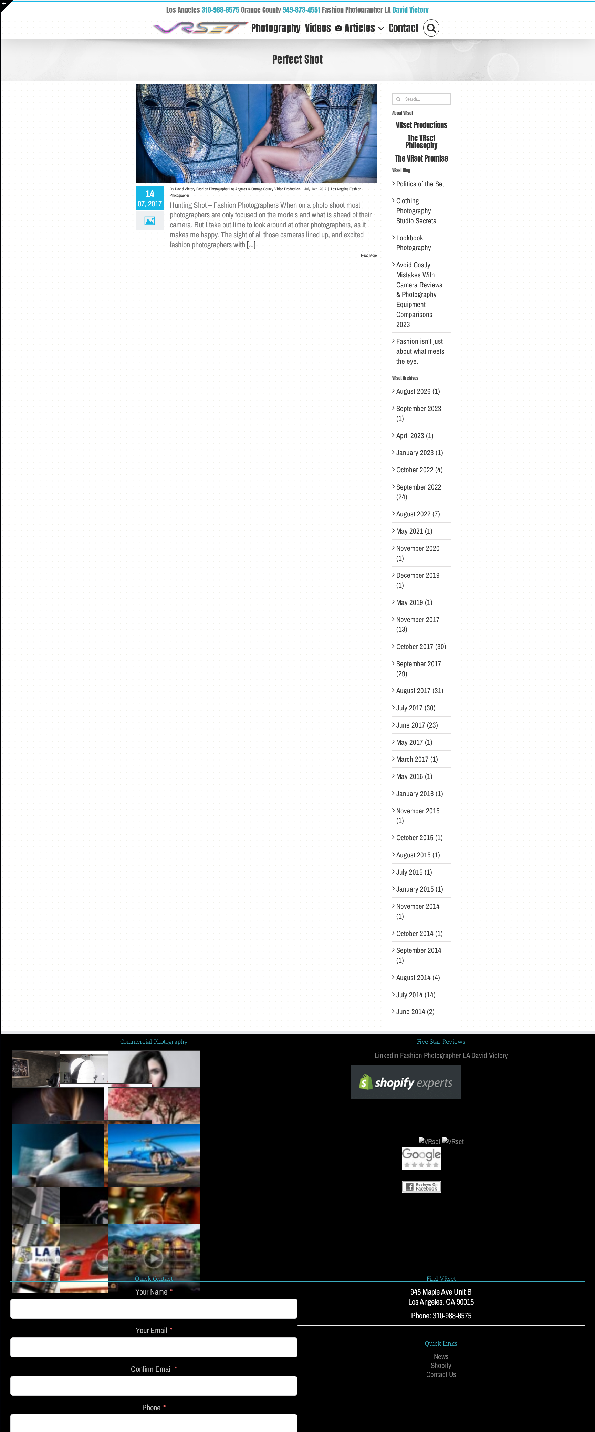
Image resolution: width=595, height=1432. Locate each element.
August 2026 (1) (418, 391)
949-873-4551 (301, 9)
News (441, 1356)
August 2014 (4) (418, 977)
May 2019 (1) (414, 602)
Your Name (151, 1292)
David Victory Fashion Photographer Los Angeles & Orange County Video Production (237, 189)
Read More (369, 255)
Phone (151, 1408)
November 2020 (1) (418, 553)
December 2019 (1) (418, 580)
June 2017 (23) (417, 725)
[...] (251, 244)
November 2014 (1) (418, 911)
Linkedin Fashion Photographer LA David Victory (441, 1055)
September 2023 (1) (418, 413)
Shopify (441, 1365)
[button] (431, 27)
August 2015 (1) (418, 855)
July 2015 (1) (414, 872)
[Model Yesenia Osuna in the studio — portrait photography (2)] (154, 1085)
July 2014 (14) (416, 995)
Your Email (151, 1331)
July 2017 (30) (416, 708)
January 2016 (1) (419, 794)
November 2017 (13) (418, 625)
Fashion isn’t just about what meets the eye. (420, 351)
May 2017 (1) (414, 742)
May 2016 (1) (414, 776)
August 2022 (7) (418, 514)
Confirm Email (151, 1369)
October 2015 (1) (419, 838)
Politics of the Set (420, 184)
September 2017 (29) (418, 669)
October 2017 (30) (421, 646)
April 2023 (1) (415, 436)
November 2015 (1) (418, 816)
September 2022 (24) (418, 492)
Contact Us (441, 1374)
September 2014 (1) (418, 955)
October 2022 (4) (419, 470)
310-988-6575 (220, 9)
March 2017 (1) (417, 759)
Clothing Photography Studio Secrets (416, 211)
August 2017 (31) (419, 691)
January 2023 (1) (419, 452)
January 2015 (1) (419, 889)
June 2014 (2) (415, 1012)
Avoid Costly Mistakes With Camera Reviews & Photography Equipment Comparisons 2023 (419, 294)
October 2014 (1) (419, 933)
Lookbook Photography (413, 243)
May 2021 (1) (414, 531)
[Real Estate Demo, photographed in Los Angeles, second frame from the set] (154, 1258)
